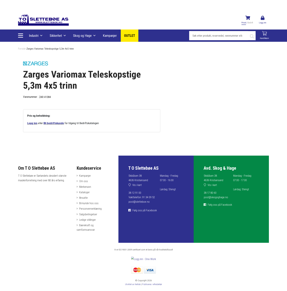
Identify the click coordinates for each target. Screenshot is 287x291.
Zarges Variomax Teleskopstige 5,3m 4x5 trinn (50, 48)
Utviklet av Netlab (133, 284)
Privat (243, 23)
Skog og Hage (82, 36)
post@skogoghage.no (216, 197)
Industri (34, 36)
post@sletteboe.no (139, 201)
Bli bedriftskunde (54, 123)
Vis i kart (137, 185)
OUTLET (129, 36)
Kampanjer (110, 36)
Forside (22, 48)
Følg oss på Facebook (145, 210)
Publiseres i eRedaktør (152, 284)
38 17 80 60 (210, 192)
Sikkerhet (56, 36)
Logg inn (32, 123)
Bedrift (250, 23)
